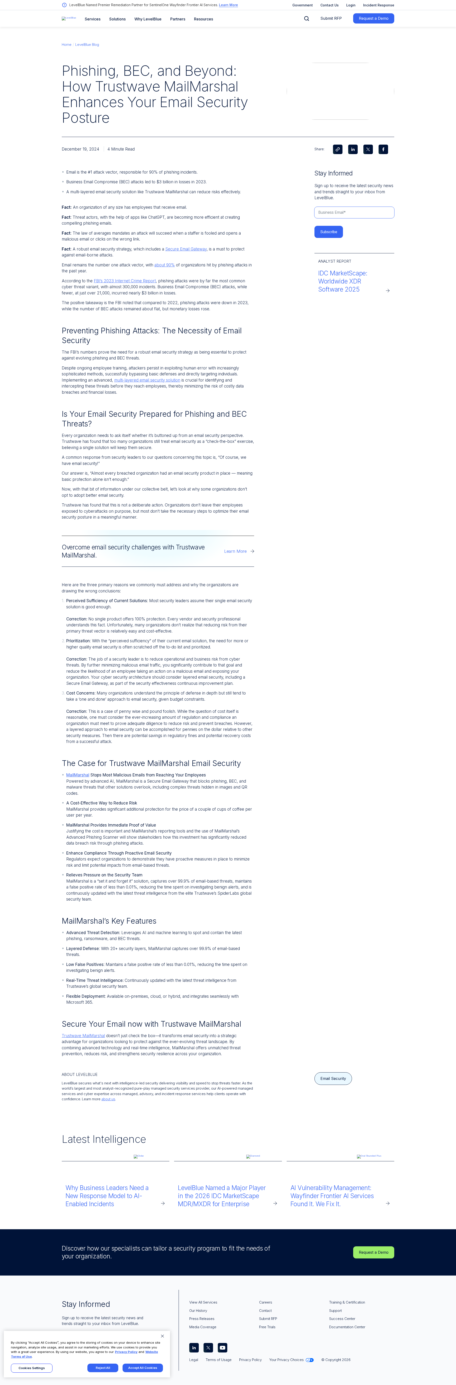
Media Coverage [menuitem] (202, 1327)
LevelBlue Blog (87, 44)
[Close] (162, 1336)
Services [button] (92, 19)
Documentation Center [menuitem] (347, 1327)
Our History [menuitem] (198, 1310)
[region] (87, 1354)
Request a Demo (374, 18)
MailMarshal (77, 775)
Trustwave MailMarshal (83, 1035)
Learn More (228, 5)
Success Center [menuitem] (342, 1318)
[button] (306, 18)
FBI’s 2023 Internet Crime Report (125, 281)
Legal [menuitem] (193, 1359)
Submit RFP (331, 18)
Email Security (333, 1078)
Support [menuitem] (335, 1310)
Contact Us (329, 5)
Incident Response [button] (378, 5)
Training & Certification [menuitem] (347, 1302)
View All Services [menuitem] (203, 1302)
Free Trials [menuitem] (267, 1327)
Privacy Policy (126, 1352)
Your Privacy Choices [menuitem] (286, 1359)
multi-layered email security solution (147, 380)
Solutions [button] (117, 19)
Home (66, 44)
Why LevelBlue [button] (148, 19)
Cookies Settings (32, 1368)
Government (302, 5)
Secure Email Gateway (186, 249)
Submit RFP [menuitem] (268, 1318)
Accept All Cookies (142, 1368)
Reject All (103, 1368)
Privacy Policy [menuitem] (250, 1359)
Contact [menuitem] (265, 1310)
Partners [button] (177, 19)
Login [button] (351, 5)
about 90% (164, 265)
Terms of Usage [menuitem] (219, 1359)
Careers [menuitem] (265, 1302)
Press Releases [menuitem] (201, 1318)
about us (108, 1099)
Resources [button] (203, 19)
